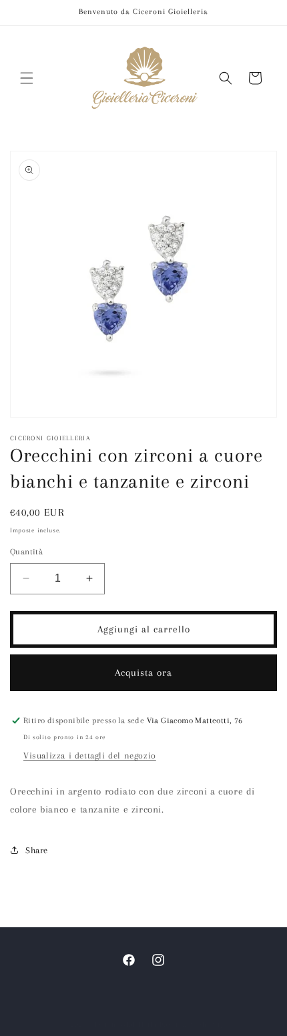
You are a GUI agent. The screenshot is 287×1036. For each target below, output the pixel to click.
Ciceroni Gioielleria (123, 1024)
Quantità (26, 551)
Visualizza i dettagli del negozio (89, 755)
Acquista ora (143, 672)
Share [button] (36, 850)
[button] (26, 78)
